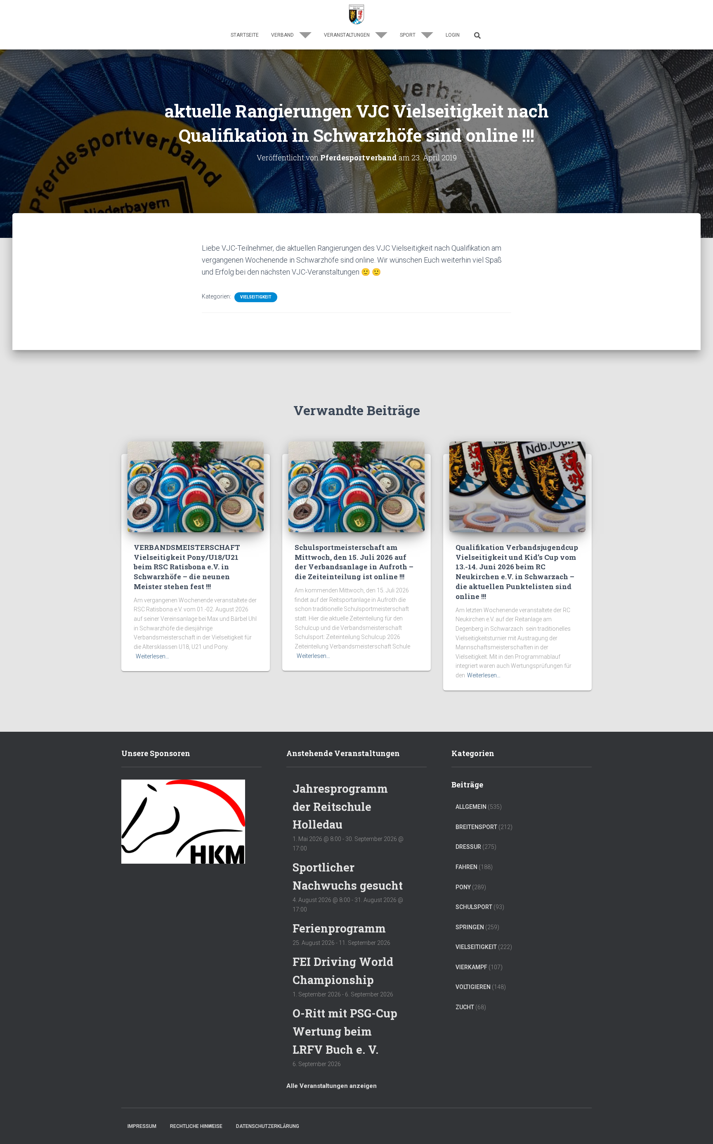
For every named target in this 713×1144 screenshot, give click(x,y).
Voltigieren (473, 987)
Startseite (245, 35)
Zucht (465, 1007)
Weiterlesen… (152, 656)
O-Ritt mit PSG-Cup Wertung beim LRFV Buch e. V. (345, 1031)
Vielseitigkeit (256, 297)
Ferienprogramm (339, 928)
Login (453, 35)
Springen (470, 927)
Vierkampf (471, 967)
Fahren (466, 867)
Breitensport (476, 827)
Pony (463, 887)
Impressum (141, 1126)
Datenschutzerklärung (267, 1126)
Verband (283, 35)
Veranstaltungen (347, 35)
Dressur (468, 846)
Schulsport (474, 907)
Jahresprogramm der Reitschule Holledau (340, 806)
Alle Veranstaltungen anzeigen (331, 1086)
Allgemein (471, 806)
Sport (408, 35)
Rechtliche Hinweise (196, 1126)
